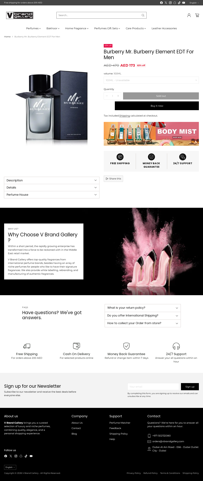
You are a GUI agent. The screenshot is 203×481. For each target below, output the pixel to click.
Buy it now (157, 105)
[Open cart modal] (197, 15)
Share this (115, 178)
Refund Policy (150, 473)
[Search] (143, 15)
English (193, 3)
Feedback (115, 428)
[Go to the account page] (189, 15)
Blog (74, 433)
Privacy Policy (134, 473)
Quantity (109, 89)
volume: (112, 73)
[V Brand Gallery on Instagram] (170, 3)
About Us (77, 422)
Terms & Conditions (170, 473)
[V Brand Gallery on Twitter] (165, 3)
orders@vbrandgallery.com (168, 441)
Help (112, 439)
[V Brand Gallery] (20, 15)
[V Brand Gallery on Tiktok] (179, 3)
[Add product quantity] (118, 96)
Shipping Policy (118, 433)
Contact (76, 428)
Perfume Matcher (119, 422)
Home (7, 36)
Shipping (124, 115)
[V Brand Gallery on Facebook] (161, 3)
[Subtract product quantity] (107, 96)
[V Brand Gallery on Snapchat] (174, 3)
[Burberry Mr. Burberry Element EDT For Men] (51, 107)
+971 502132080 (161, 435)
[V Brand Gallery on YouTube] (183, 3)
